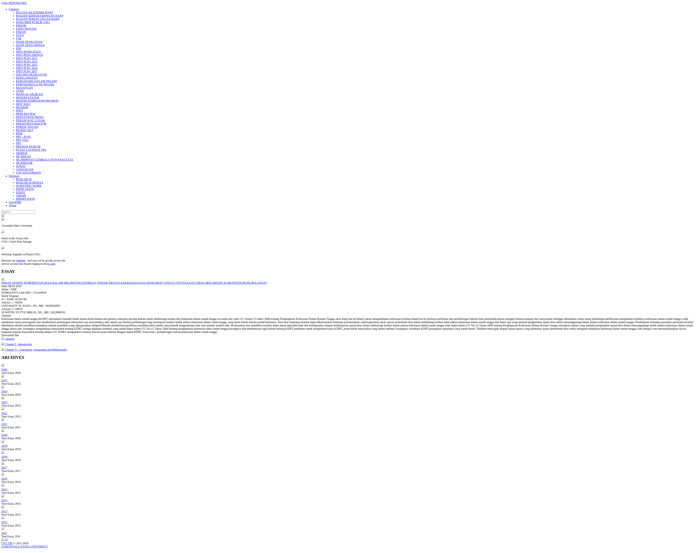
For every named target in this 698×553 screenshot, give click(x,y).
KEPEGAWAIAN (26, 77)
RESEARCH (24, 179)
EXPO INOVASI (26, 28)
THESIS (21, 195)
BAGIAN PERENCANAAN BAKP (37, 19)
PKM (19, 133)
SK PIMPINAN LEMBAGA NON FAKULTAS (44, 159)
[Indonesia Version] (2, 215)
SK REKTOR (24, 162)
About (12, 205)
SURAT (20, 166)
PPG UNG (22, 140)
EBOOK (21, 25)
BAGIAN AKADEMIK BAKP (34, 12)
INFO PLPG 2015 (26, 64)
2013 (4, 511)
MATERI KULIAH (27, 97)
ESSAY (20, 192)
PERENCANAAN (27, 126)
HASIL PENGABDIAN (30, 45)
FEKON (21, 32)
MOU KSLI (23, 104)
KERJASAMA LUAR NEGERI (35, 84)
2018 (4, 456)
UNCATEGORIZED (28, 172)
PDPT (19, 110)
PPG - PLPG (23, 136)
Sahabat (20, 260)
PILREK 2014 (24, 130)
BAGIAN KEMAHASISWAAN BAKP (39, 15)
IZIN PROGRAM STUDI (31, 74)
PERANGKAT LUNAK (30, 120)
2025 (4, 380)
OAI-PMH (15, 202)
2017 (4, 467)
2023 (4, 402)
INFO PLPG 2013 (26, 58)
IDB (18, 48)
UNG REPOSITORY (14, 3)
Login (51, 263)
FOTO (20, 35)
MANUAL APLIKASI (29, 94)
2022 (4, 413)
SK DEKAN (23, 156)
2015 (4, 489)
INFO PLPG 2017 (26, 71)
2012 (4, 522)
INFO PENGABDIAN (29, 55)
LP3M (19, 90)
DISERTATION (25, 198)
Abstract (10, 338)
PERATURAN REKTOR (31, 123)
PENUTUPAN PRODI (29, 117)
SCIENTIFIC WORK (29, 185)
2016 (4, 478)
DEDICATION (25, 189)
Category (14, 9)
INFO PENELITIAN (28, 51)
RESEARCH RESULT (29, 182)
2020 (4, 435)
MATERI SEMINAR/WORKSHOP (37, 100)
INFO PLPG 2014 (26, 61)
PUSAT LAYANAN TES (31, 149)
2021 (4, 424)
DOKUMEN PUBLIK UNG (33, 22)
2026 (4, 369)
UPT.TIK (7, 543)
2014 (4, 500)
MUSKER (22, 107)
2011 (4, 533)
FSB (18, 38)
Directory (14, 176)
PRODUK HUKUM (28, 146)
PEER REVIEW (25, 113)
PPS (18, 143)
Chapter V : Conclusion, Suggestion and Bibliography (36, 349)
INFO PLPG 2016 (26, 68)
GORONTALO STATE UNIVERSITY (24, 546)
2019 (4, 445)
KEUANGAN (24, 87)
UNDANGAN (24, 169)
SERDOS (21, 153)
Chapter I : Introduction (18, 344)
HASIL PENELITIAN (29, 41)
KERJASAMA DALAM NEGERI (36, 81)
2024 (4, 391)
